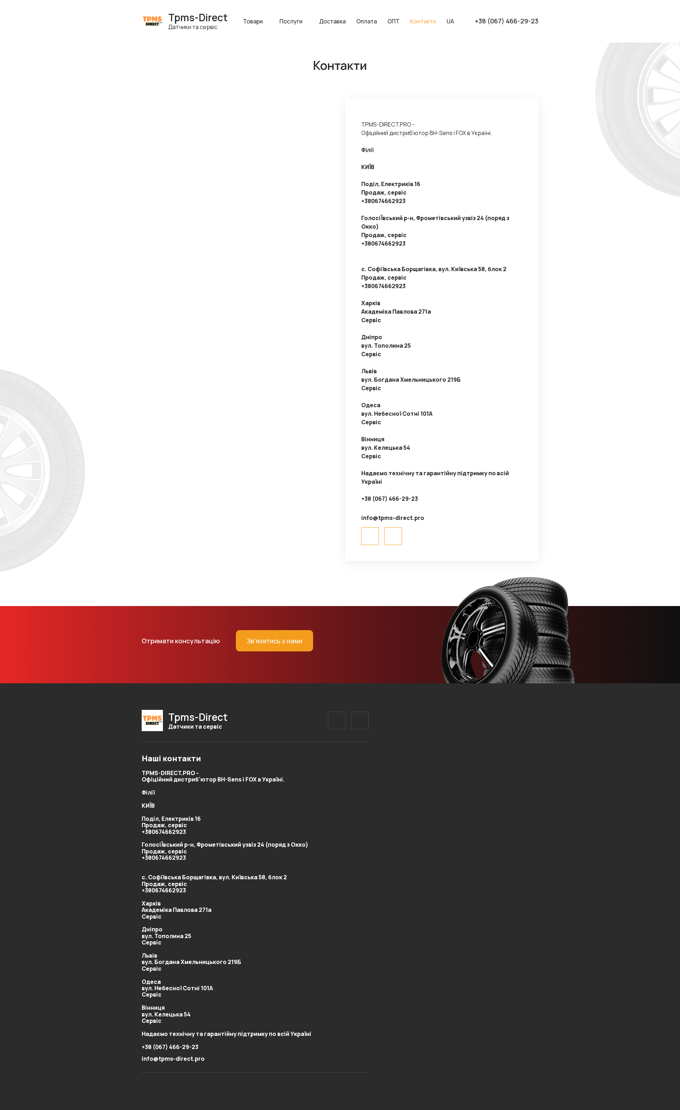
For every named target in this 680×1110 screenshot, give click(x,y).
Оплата (366, 21)
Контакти (423, 21)
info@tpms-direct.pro (392, 518)
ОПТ (393, 21)
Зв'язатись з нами (274, 641)
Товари (253, 21)
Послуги (290, 21)
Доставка (332, 21)
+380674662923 (383, 201)
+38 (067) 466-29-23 (506, 21)
